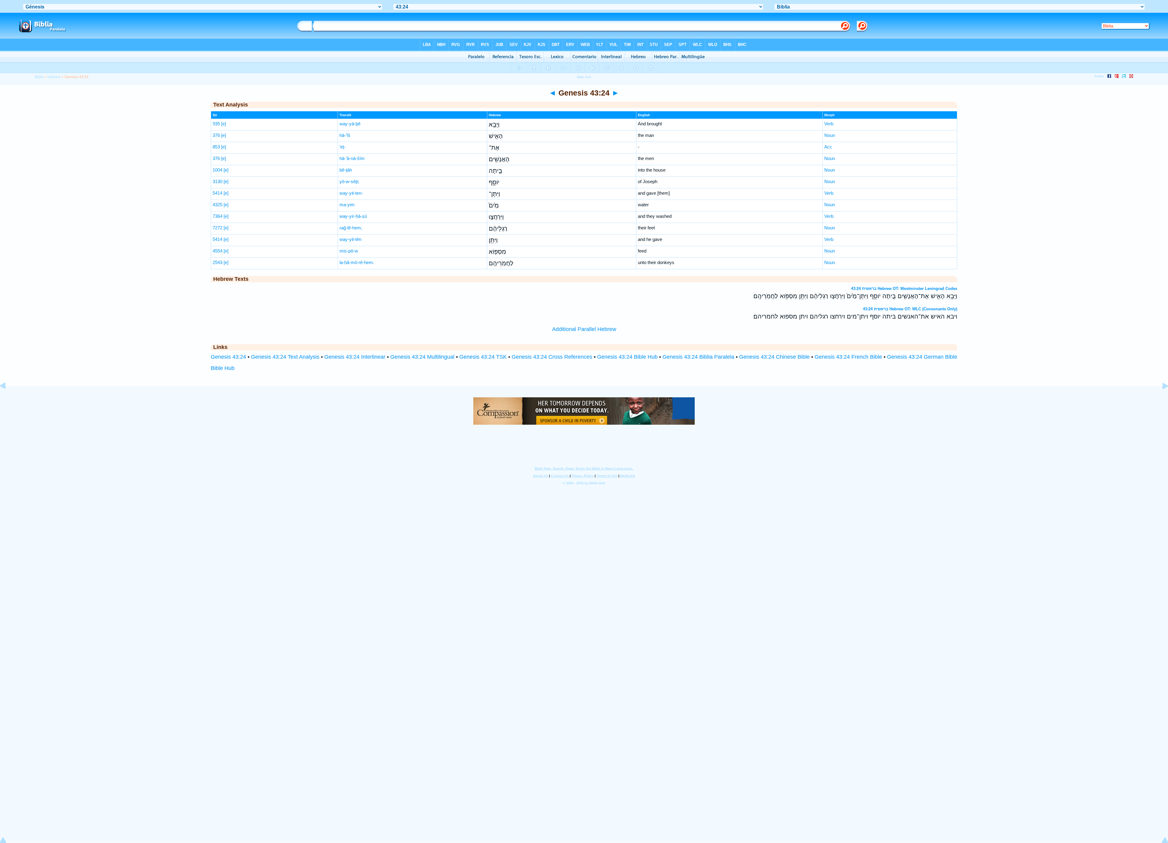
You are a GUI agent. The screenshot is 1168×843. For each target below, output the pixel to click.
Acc (828, 146)
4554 (217, 250)
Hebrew (54, 77)
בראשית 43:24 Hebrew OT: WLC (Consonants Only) (910, 309)
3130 (217, 181)
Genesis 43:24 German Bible (922, 357)
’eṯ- (342, 146)
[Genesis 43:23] (7, 399)
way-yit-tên (350, 239)
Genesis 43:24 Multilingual (422, 357)
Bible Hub (223, 368)
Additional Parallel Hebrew (584, 329)
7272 (217, 227)
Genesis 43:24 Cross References (552, 357)
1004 (217, 169)
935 (216, 123)
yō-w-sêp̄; (349, 181)
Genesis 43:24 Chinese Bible (774, 357)
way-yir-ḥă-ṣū (353, 216)
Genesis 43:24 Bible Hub (627, 357)
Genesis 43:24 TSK (483, 357)
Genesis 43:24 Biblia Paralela (698, 357)
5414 (217, 193)
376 (216, 135)
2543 (217, 262)
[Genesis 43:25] (1160, 399)
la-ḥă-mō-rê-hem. (356, 262)
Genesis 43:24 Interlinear (354, 357)
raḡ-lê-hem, (350, 227)
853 (216, 146)
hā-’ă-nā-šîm (352, 158)
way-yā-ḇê (349, 123)
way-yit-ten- (351, 193)
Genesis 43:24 (228, 357)
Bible (39, 77)
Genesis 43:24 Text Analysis (285, 357)
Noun (829, 135)
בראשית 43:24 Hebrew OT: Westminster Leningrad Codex (904, 288)
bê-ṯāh (345, 169)
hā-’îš (344, 135)
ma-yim (347, 204)
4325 (217, 204)
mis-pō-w (348, 250)
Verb (828, 123)
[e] (223, 123)
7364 (217, 216)
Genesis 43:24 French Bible (848, 357)
